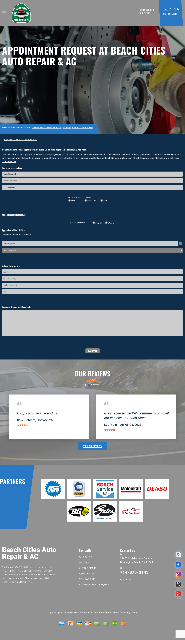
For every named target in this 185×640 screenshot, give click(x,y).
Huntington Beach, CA (27, 409)
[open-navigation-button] (4, 13)
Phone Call (91, 201)
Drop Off (98, 223)
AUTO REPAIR (87, 568)
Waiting (111, 223)
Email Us (125, 579)
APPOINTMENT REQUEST (95, 584)
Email (73, 201)
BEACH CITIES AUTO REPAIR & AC (20, 139)
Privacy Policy (130, 612)
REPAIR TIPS (87, 573)
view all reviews (92, 446)
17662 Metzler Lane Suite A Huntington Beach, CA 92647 (56, 127)
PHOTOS (84, 562)
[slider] (92, 380)
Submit (92, 350)
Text (105, 201)
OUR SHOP (85, 557)
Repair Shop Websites (78, 612)
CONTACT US (87, 579)
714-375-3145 (170, 14)
